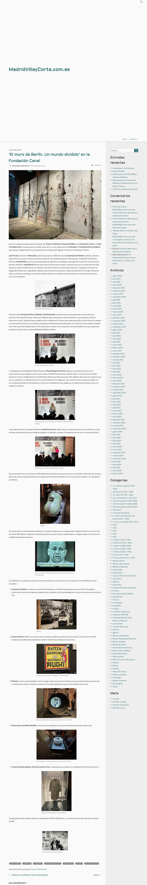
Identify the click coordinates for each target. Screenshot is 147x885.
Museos (115, 662)
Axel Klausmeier (15, 863)
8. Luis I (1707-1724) (120, 555)
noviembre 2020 (118, 422)
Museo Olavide (118, 171)
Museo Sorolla (118, 656)
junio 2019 (116, 461)
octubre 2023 (117, 324)
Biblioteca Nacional (120, 567)
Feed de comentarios (120, 705)
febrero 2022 (117, 378)
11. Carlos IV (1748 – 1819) (122, 495)
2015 (114, 537)
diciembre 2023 (118, 318)
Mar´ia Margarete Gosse (52, 863)
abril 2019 (116, 467)
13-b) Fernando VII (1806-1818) (124, 504)
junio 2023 (116, 336)
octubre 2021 (117, 390)
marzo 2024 (117, 309)
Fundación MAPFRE (120, 614)
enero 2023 (117, 351)
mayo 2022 (116, 369)
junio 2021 (116, 402)
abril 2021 (116, 408)
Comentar (97, 165)
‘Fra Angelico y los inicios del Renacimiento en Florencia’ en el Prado (125, 242)
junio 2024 (116, 303)
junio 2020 (116, 437)
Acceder (115, 699)
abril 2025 (116, 282)
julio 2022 (116, 363)
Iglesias (115, 632)
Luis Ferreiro (38, 863)
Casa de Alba (117, 570)
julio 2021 (116, 399)
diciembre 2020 (118, 419)
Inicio (125, 139)
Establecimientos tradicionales (124, 588)
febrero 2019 (117, 473)
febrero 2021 (117, 413)
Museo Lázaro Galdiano (121, 650)
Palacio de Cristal (119, 671)
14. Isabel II (116, 510)
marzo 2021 (117, 410)
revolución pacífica (92, 863)
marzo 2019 (117, 470)
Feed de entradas (119, 702)
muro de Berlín (68, 863)
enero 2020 (117, 449)
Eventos (115, 591)
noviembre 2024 (118, 291)
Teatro (115, 686)
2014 (114, 534)
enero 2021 (117, 416)
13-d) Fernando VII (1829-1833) (124, 507)
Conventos (116, 579)
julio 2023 (116, 333)
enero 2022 (117, 381)
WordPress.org (118, 708)
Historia (115, 629)
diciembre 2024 (118, 288)
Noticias (115, 668)
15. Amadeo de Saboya (121, 513)
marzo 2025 (117, 285)
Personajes (116, 677)
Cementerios (117, 573)
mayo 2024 (116, 306)
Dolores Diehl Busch (22, 166)
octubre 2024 (117, 294)
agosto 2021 (117, 396)
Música (115, 665)
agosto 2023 (117, 330)
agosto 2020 (117, 431)
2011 (114, 525)
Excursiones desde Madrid (122, 594)
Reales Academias (119, 680)
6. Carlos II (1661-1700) (121, 549)
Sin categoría (117, 683)
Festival (115, 600)
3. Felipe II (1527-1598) (121, 540)
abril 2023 (116, 342)
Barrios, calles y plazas (121, 564)
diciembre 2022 (118, 354)
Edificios (115, 582)
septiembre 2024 (119, 297)
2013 (114, 531)
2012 (114, 528)
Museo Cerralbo (118, 641)
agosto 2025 (117, 276)
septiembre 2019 (119, 458)
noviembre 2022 (118, 357)
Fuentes (115, 609)
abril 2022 (116, 372)
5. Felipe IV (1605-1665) (121, 546)
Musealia (79, 863)
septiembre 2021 (119, 393)
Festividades (117, 603)
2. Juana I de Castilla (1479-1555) (125, 522)
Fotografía (116, 606)
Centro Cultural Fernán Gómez (124, 576)
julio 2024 (116, 300)
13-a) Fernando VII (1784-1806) (124, 501)
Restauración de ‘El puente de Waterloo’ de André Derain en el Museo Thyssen (125, 183)
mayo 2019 (116, 464)
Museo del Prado (119, 644)
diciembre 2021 (118, 384)
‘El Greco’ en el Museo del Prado (125, 189)
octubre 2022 (117, 360)
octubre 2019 (117, 455)
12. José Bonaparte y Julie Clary (124, 498)
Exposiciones (16, 150)
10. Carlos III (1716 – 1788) (122, 492)
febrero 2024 (117, 312)
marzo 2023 (117, 345)
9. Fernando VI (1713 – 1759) (123, 558)
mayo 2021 (116, 405)
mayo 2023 (116, 339)
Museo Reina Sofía (119, 653)
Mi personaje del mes (120, 635)
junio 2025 (116, 279)
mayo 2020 (116, 440)
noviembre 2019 (118, 452)
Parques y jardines (119, 674)
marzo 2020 (117, 446)
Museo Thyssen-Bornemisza (123, 659)
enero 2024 (117, 315)
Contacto (133, 139)
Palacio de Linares (119, 227)
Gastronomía (117, 623)
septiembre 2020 (119, 428)
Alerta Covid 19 (118, 561)
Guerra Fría (27, 863)
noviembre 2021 (118, 387)
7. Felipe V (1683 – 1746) (121, 552)
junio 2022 (116, 366)
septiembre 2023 (119, 327)
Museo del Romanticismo (122, 647)
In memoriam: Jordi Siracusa (123, 168)
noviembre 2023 (118, 321)
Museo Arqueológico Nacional (124, 638)
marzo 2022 (117, 375)
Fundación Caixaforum (121, 612)
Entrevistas (117, 585)
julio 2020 (116, 434)
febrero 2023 (117, 348)
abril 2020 (116, 443)
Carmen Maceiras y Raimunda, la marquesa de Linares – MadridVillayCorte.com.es (125, 221)
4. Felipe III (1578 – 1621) (122, 543)
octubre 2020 (117, 425)
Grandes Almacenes (120, 626)
